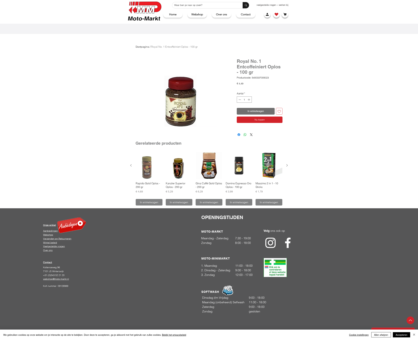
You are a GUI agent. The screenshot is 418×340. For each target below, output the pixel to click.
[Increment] (249, 100)
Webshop (48, 234)
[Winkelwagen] (285, 14)
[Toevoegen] (279, 111)
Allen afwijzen (381, 334)
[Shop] (276, 14)
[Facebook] (288, 243)
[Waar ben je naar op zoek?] (246, 5)
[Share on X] (251, 135)
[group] (209, 179)
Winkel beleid (50, 242)
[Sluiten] (414, 334)
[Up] (410, 320)
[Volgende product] (287, 165)
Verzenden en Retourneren (57, 238)
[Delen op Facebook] (239, 135)
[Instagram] (270, 243)
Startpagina (142, 46)
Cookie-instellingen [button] (359, 334)
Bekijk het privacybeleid (174, 334)
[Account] (267, 14)
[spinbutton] (244, 100)
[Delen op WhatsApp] (245, 135)
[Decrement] (239, 100)
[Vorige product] (131, 165)
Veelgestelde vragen (54, 246)
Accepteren (401, 334)
